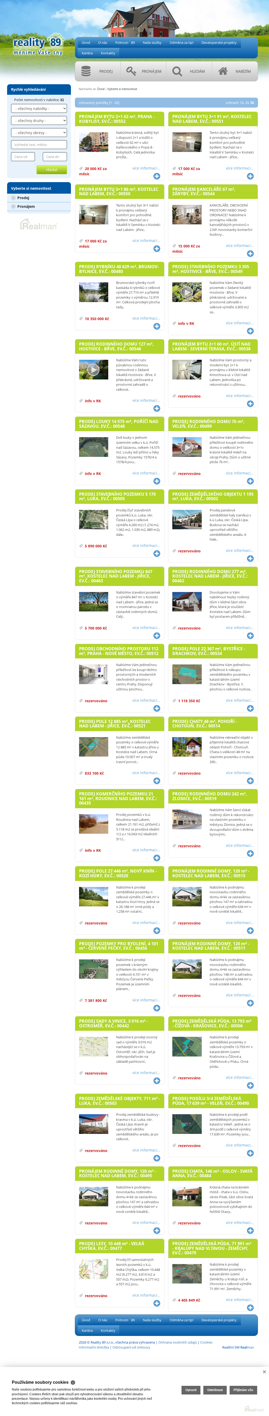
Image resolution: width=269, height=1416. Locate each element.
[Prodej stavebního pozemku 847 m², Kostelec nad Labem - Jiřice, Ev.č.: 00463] (93, 602)
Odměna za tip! (181, 42)
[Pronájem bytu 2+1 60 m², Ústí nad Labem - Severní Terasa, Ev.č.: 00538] (187, 370)
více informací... (146, 168)
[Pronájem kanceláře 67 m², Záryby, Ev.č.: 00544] (187, 215)
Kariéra (87, 53)
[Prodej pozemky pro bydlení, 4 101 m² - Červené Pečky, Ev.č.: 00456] (93, 969)
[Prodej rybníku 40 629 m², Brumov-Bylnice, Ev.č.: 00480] (93, 292)
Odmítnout (215, 1390)
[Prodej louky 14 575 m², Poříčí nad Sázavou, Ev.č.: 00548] (93, 447)
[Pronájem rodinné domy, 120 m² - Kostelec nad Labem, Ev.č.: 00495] (93, 1197)
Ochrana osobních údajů (177, 1342)
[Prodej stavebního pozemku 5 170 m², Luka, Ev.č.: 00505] (93, 520)
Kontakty (108, 53)
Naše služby (152, 42)
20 (247, 102)
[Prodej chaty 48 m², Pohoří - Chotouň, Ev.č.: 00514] (187, 747)
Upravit (190, 1390)
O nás (102, 42)
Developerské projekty (219, 42)
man (247, 1347)
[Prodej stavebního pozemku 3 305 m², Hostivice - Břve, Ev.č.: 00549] (187, 292)
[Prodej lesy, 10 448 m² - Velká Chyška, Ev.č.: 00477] (93, 1269)
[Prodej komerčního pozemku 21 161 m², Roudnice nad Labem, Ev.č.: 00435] (93, 824)
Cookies (206, 1342)
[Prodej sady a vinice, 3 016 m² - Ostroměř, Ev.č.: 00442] (93, 1047)
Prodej (22, 197)
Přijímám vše (243, 1390)
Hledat (52, 169)
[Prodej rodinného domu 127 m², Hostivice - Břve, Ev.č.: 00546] (93, 370)
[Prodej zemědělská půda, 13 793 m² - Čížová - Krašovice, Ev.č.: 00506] (187, 1047)
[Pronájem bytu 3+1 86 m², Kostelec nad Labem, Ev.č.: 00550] (93, 215)
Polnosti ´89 (125, 42)
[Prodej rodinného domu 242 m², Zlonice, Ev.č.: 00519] (187, 819)
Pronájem (25, 206)
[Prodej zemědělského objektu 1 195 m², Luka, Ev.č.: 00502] (187, 520)
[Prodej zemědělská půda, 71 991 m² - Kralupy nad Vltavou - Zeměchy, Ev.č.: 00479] (187, 1274)
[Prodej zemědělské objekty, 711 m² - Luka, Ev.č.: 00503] (93, 1124)
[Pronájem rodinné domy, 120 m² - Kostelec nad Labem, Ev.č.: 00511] (187, 969)
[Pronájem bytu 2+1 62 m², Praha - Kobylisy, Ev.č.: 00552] (93, 142)
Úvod (86, 42)
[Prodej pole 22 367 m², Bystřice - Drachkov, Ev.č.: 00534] (187, 674)
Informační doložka (94, 1347)
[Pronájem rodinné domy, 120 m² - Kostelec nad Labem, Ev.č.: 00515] (187, 897)
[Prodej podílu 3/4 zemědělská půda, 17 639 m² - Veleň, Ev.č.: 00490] (187, 1124)
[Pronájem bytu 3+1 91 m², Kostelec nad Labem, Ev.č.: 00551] (187, 142)
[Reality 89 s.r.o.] (39, 27)
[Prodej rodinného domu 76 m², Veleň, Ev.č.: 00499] (187, 447)
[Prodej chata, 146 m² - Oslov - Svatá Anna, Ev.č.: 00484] (187, 1197)
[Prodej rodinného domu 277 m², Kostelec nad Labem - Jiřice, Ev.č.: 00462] (187, 602)
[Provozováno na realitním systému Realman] (39, 223)
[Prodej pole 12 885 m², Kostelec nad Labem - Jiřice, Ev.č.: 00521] (93, 747)
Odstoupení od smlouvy (131, 1347)
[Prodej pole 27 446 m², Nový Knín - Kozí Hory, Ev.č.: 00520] (93, 897)
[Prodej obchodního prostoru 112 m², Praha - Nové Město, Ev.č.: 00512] (93, 674)
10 (242, 102)
